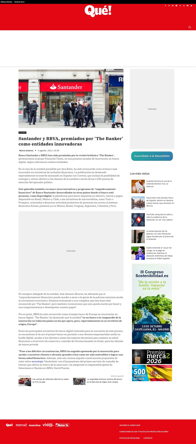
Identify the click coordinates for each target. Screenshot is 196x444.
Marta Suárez (26, 151)
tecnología (37, 361)
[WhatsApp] (58, 396)
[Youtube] (187, 5)
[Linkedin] (71, 396)
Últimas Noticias (6, 2)
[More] (83, 396)
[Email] (77, 396)
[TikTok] (180, 5)
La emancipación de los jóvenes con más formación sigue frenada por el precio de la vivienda (159, 235)
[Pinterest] (52, 396)
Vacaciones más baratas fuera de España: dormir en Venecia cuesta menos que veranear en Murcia (160, 201)
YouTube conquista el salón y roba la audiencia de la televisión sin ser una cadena (159, 217)
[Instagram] (169, 5)
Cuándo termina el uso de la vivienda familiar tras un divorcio (159, 184)
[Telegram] (176, 5)
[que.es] (98, 11)
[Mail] (172, 5)
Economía (22, 133)
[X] (183, 5)
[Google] (191, 5)
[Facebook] (165, 5)
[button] (189, 27)
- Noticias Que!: (19, 2)
